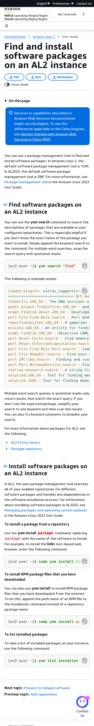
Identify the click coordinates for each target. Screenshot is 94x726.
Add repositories (44, 694)
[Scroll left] (54, 14)
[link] (70, 36)
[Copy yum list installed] (84, 660)
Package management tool (26, 182)
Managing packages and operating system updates (45, 510)
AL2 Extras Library (25, 442)
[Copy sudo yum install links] (84, 561)
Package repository (26, 448)
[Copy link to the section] (5, 205)
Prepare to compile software (47, 688)
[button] (17, 101)
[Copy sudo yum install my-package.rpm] (84, 621)
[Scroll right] (83, 14)
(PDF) (46, 139)
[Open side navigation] (6, 25)
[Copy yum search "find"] (84, 266)
